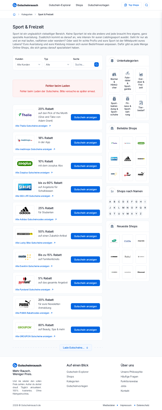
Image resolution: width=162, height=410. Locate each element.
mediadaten (109, 405)
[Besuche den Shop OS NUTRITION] (114, 256)
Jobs (123, 386)
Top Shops (133, 5)
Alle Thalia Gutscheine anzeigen (31, 125)
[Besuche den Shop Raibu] (127, 256)
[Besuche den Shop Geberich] (141, 256)
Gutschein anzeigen (85, 117)
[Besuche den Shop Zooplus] (141, 143)
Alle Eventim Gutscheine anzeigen (32, 266)
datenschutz (143, 405)
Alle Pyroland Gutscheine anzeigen (32, 289)
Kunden (19, 59)
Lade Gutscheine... (73, 347)
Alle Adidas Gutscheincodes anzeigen (34, 219)
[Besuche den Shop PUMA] (141, 174)
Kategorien (73, 381)
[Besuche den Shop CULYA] (127, 241)
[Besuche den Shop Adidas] (127, 158)
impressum (125, 405)
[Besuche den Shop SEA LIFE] (114, 158)
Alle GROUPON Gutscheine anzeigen (33, 336)
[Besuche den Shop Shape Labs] (141, 241)
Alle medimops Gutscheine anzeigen (33, 149)
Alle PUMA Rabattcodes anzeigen (32, 313)
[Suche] (146, 5)
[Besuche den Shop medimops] (127, 143)
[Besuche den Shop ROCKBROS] (114, 272)
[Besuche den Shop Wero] (114, 241)
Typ (46, 59)
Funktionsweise (129, 381)
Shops (79, 5)
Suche (76, 59)
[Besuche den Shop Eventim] (114, 174)
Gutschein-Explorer (60, 5)
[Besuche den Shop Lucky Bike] (141, 158)
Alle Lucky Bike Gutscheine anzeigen (33, 242)
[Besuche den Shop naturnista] (127, 272)
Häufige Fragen (129, 376)
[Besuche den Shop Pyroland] (127, 174)
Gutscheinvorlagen (98, 5)
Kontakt (125, 390)
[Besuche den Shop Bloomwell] (141, 272)
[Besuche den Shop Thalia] (114, 143)
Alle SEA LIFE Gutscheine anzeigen (32, 196)
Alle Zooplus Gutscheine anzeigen (32, 172)
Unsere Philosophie (132, 371)
